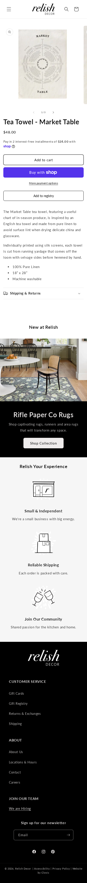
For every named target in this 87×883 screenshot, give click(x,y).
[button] (9, 9)
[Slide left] (34, 112)
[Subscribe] (68, 835)
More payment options (43, 183)
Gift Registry (18, 703)
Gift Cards (16, 693)
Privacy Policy (61, 868)
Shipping (15, 724)
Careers (14, 782)
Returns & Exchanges (25, 713)
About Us (16, 752)
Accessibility (42, 868)
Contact (15, 772)
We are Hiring (20, 808)
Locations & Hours (23, 762)
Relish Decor (23, 868)
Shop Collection (43, 443)
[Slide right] (53, 112)
